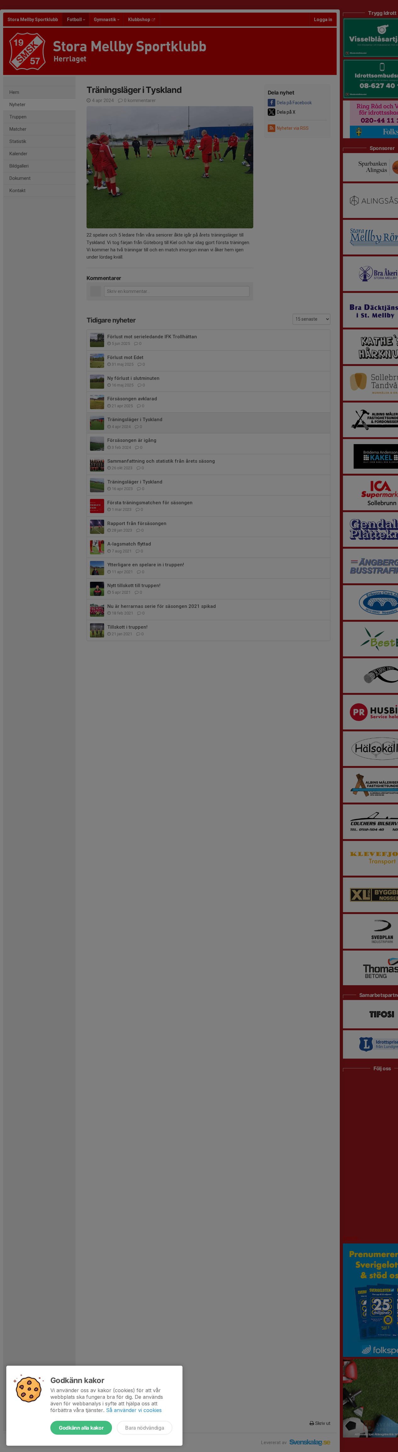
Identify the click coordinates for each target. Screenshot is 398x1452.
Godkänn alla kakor (81, 1428)
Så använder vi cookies (134, 1410)
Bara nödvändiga (144, 1428)
